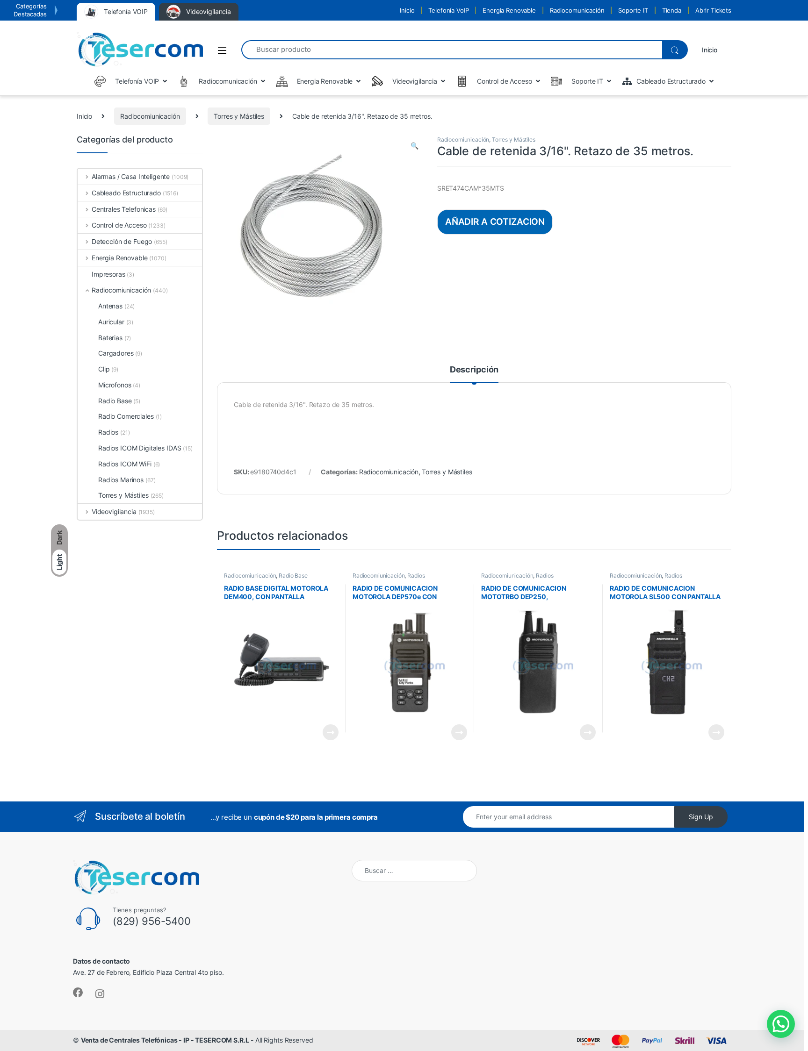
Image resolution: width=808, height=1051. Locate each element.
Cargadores (116, 353)
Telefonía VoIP (448, 10)
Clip (103, 369)
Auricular (111, 322)
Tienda (671, 10)
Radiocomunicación (577, 10)
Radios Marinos (121, 480)
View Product (327, 732)
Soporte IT (633, 10)
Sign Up (701, 817)
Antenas (110, 306)
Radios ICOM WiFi (125, 464)
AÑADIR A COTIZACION (495, 221)
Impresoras (108, 274)
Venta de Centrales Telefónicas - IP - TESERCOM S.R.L (165, 1040)
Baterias (110, 338)
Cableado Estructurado (126, 193)
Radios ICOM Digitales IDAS (139, 448)
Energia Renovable (509, 10)
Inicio (407, 10)
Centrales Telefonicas (124, 209)
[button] (414, 145)
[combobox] (451, 49)
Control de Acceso (119, 225)
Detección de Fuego (122, 241)
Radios (416, 575)
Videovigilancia (114, 511)
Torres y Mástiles (239, 116)
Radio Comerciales (126, 416)
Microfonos (114, 385)
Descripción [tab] (474, 369)
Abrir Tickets (713, 10)
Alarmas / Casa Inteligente (131, 176)
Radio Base (293, 575)
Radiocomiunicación (150, 116)
